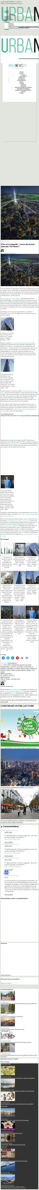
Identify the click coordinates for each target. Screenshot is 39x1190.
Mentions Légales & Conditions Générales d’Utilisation (23, 26)
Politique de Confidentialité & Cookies (18, 27)
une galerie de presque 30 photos (18, 521)
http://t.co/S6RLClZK (12, 839)
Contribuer (11, 25)
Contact (7, 29)
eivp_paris (8, 860)
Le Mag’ (7, 12)
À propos (7, 22)
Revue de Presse (12, 691)
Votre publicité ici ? (6, 975)
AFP (5, 665)
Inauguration (5, 666)
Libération (10, 668)
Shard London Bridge (18, 670)
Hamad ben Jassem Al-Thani (21, 665)
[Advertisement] (19, 122)
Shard (8, 670)
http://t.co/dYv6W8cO (13, 866)
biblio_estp (8, 832)
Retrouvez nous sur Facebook (10, 979)
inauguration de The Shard (11, 298)
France (10, 13)
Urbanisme (8, 16)
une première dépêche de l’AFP (21, 343)
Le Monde (27, 666)
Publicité (10, 23)
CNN (9, 665)
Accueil (7, 11)
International (11, 15)
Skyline (28, 670)
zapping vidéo (15, 443)
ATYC (13, 693)
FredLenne (8, 846)
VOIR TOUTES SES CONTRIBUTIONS (14, 700)
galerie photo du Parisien (9, 526)
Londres (17, 668)
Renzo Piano (25, 668)
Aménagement (9, 19)
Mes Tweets (5, 1061)
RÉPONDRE (9, 842)
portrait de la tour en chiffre (22, 409)
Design (7, 20)
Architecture (8, 18)
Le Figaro (19, 666)
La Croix (13, 666)
